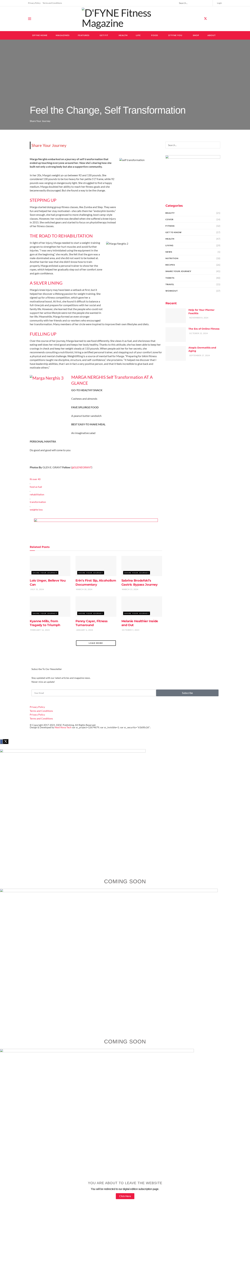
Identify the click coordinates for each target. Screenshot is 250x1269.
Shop (196, 35)
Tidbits (169, 278)
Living (169, 245)
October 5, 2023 (130, 630)
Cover (169, 219)
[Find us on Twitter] (205, 19)
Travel (169, 284)
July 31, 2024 (37, 589)
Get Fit (104, 35)
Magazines (62, 35)
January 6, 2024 (84, 630)
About (211, 35)
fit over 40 (35, 479)
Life (138, 35)
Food (154, 35)
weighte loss (36, 509)
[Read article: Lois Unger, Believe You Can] (50, 566)
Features (83, 35)
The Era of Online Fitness (203, 328)
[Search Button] (209, 3)
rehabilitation (37, 494)
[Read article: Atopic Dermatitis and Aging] (175, 353)
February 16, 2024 (40, 630)
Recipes (170, 264)
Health (123, 35)
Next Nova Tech (63, 727)
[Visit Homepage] (125, 19)
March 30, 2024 (84, 589)
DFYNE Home (39, 35)
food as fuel (36, 486)
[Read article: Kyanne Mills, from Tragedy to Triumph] (50, 606)
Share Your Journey (40, 121)
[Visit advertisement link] (96, 526)
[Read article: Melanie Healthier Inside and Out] (141, 606)
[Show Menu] (29, 19)
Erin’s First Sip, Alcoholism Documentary (96, 582)
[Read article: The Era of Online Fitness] (175, 334)
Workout (171, 290)
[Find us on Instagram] (211, 19)
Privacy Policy (34, 3)
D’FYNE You (175, 35)
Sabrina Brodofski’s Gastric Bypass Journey (139, 582)
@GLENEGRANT (81, 467)
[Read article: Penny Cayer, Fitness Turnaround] (96, 606)
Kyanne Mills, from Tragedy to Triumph (45, 623)
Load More (96, 643)
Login (219, 3)
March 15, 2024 (129, 589)
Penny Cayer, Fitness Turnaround (92, 623)
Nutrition (171, 258)
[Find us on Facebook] (199, 19)
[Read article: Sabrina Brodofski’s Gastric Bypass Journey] (141, 566)
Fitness (169, 226)
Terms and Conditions (52, 3)
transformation (38, 501)
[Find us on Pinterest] (217, 19)
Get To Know (173, 232)
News (168, 252)
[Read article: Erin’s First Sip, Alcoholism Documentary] (96, 566)
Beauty (170, 213)
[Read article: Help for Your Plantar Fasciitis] (175, 315)
